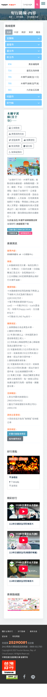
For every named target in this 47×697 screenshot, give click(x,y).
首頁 (10, 17)
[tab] (23, 38)
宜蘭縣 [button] (10, 38)
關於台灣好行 (7, 631)
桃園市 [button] (10, 96)
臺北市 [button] (10, 50)
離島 (38, 32)
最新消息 (33, 631)
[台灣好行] (8, 4)
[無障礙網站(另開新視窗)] (12, 676)
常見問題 (16, 636)
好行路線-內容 (32, 17)
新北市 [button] (10, 57)
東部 (31, 32)
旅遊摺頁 (20, 223)
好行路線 (19, 17)
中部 (16, 32)
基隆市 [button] (10, 44)
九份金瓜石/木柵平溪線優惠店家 (22, 220)
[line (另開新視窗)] (33, 676)
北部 (9, 32)
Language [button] (27, 4)
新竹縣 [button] (10, 103)
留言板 (4, 636)
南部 (23, 32)
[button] (43, 3)
